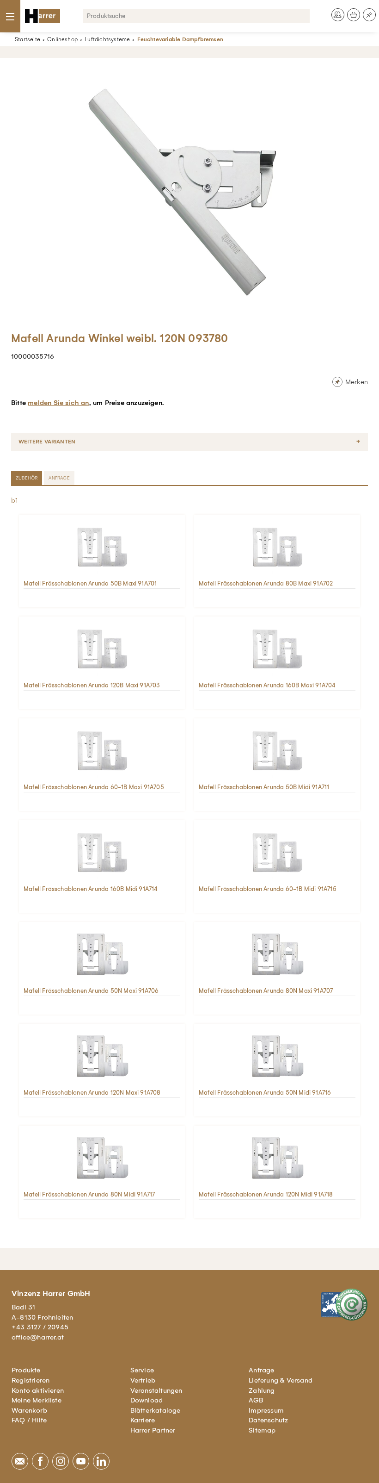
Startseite (27, 39)
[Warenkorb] (353, 14)
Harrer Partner (153, 1430)
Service (142, 1370)
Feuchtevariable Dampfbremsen (180, 39)
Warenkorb (29, 1410)
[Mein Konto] (337, 14)
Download (146, 1400)
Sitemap (262, 1430)
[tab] (27, 478)
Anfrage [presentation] (59, 478)
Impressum (266, 1410)
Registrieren (30, 1380)
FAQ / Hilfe (29, 1420)
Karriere (142, 1420)
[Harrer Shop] (42, 16)
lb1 (14, 500)
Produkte (26, 1370)
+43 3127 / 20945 (40, 1327)
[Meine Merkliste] (369, 14)
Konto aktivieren (38, 1390)
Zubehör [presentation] (26, 478)
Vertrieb (143, 1380)
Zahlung (262, 1390)
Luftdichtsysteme (107, 39)
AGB (256, 1400)
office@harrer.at (38, 1337)
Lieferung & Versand (280, 1380)
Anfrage (261, 1370)
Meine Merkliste (36, 1400)
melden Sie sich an (58, 403)
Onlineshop (62, 39)
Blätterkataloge (155, 1410)
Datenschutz (268, 1420)
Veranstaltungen (156, 1390)
